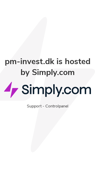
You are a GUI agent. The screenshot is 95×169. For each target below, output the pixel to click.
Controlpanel (56, 106)
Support (34, 106)
